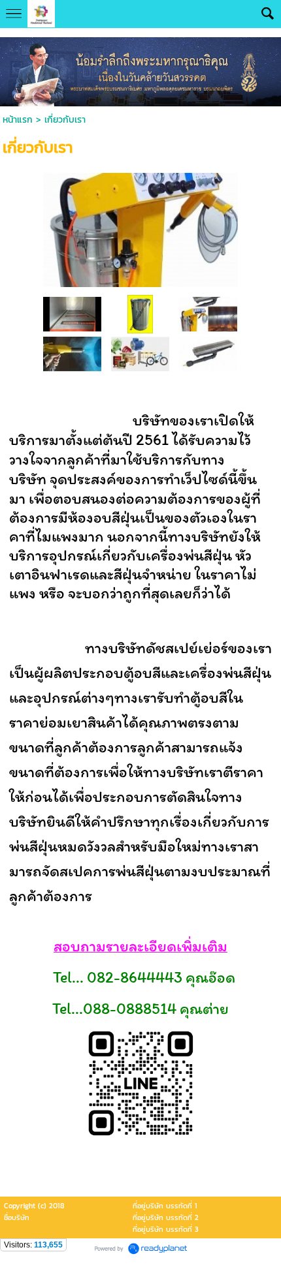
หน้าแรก (18, 120)
